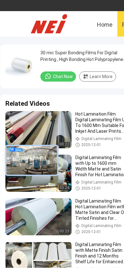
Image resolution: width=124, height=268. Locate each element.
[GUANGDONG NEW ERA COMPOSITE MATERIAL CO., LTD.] (54, 24)
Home (105, 24)
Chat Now (63, 76)
